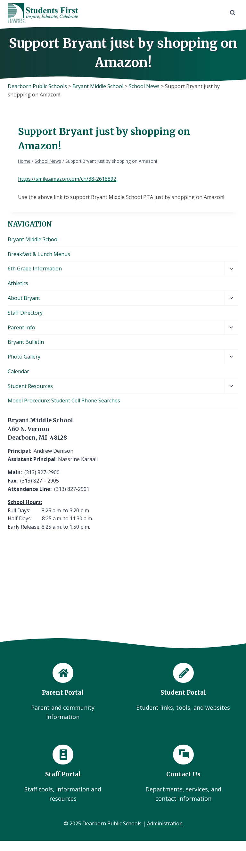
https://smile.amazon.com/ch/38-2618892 (67, 178)
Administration (165, 823)
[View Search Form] (232, 13)
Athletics (18, 283)
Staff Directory (25, 312)
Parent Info (21, 327)
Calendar (18, 371)
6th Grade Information (35, 268)
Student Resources (30, 386)
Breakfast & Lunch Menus (39, 254)
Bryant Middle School (33, 239)
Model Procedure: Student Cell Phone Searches (64, 400)
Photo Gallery (24, 356)
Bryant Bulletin (26, 341)
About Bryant (24, 298)
